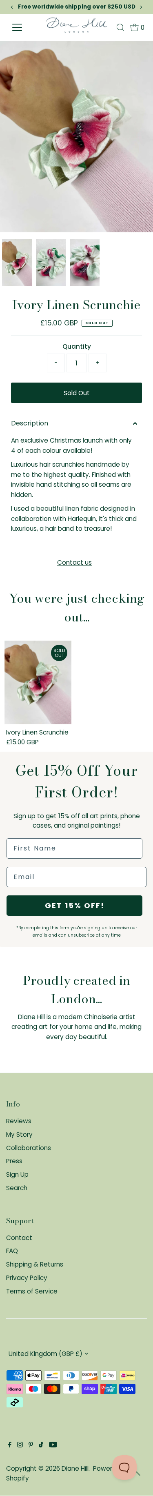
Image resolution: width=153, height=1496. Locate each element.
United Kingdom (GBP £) (45, 1353)
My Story (19, 1134)
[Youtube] (53, 1445)
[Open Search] (120, 27)
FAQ (12, 1251)
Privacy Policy (26, 1277)
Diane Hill (75, 1468)
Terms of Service (32, 1291)
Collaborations (28, 1148)
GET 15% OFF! (74, 905)
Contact (19, 1237)
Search (16, 1188)
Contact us (74, 562)
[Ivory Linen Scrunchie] (37, 682)
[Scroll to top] (137, 1473)
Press (14, 1161)
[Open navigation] (25, 27)
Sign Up (17, 1174)
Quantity (76, 346)
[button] (76, 423)
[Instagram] (20, 1445)
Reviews (18, 1121)
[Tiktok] (41, 1445)
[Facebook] (9, 1445)
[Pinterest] (31, 1445)
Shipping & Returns (34, 1264)
